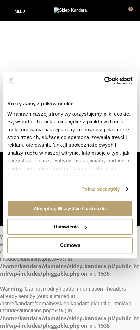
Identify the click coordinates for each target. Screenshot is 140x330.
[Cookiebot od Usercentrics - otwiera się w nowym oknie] (104, 80)
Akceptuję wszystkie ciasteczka (70, 208)
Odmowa (70, 245)
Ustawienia (66, 226)
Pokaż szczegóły (100, 189)
